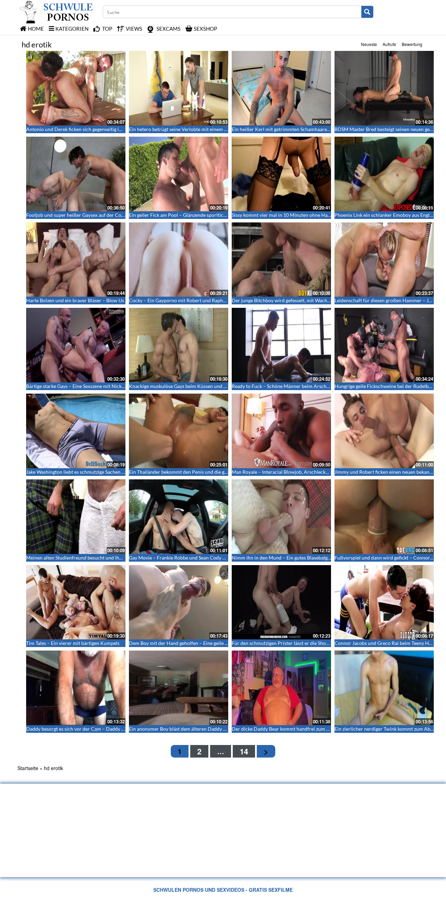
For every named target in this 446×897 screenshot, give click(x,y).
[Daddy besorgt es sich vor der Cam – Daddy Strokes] (75, 688)
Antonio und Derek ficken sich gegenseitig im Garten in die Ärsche (97, 129)
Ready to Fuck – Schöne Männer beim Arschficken (285, 386)
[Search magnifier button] (367, 12)
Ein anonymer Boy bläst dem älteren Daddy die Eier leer (189, 729)
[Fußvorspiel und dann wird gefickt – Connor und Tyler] (384, 516)
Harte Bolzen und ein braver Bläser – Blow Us (75, 300)
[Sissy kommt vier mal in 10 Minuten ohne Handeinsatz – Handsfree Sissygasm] (281, 174)
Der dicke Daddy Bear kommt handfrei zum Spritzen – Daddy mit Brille (308, 729)
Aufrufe (389, 44)
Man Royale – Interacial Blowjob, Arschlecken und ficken (293, 472)
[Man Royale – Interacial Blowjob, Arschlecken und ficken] (281, 431)
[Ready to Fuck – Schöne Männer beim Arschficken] (281, 345)
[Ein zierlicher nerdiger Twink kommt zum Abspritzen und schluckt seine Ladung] (384, 688)
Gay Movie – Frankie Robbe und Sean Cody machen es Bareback (197, 558)
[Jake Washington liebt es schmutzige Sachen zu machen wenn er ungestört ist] (75, 431)
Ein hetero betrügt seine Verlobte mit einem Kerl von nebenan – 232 (202, 129)
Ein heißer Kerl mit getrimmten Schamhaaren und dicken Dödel (300, 129)
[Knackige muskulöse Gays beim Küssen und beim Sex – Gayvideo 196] (178, 345)
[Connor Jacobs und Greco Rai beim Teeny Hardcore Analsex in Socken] (384, 602)
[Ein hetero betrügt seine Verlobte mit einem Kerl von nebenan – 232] (178, 88)
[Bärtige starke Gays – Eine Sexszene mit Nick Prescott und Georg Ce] (75, 345)
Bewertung (412, 44)
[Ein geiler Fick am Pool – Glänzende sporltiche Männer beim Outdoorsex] (178, 174)
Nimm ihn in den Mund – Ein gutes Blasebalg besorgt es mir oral (300, 558)
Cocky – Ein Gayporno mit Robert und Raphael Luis (184, 300)
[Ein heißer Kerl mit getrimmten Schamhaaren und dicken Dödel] (281, 88)
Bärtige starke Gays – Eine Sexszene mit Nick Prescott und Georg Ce (99, 386)
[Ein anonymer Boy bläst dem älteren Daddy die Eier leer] (178, 688)
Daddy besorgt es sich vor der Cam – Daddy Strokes (81, 729)
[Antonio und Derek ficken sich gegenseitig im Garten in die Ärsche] (75, 88)
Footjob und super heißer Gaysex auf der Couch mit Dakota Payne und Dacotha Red (116, 215)
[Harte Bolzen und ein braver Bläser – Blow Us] (75, 259)
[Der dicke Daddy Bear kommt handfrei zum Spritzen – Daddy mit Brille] (281, 688)
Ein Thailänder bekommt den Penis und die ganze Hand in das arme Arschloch (212, 472)
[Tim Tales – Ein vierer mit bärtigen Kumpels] (75, 602)
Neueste (369, 44)
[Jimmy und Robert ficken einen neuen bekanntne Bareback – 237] (384, 431)
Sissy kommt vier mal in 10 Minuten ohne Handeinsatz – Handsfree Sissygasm (315, 215)
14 (244, 751)
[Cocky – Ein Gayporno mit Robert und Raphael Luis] (178, 259)
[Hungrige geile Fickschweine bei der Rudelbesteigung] (384, 345)
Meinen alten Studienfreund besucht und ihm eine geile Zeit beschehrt (101, 558)
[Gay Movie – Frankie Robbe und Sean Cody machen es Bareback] (178, 516)
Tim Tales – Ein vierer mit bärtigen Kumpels (73, 643)
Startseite (27, 768)
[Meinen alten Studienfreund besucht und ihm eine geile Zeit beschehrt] (75, 516)
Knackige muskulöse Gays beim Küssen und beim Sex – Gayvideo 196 (203, 386)
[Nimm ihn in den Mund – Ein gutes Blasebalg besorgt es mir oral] (281, 516)
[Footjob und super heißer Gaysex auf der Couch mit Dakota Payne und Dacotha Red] (75, 174)
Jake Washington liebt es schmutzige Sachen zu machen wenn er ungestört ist (108, 472)
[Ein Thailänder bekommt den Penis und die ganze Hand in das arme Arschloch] (178, 431)
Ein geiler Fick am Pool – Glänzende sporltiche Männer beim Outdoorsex (207, 215)
